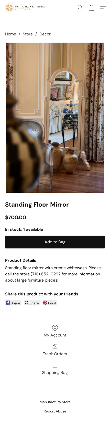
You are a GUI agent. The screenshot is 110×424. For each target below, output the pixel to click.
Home (10, 34)
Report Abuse (55, 411)
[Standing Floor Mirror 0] (55, 118)
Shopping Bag (55, 372)
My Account (55, 335)
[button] (25, 7)
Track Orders (55, 353)
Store (28, 34)
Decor (45, 34)
